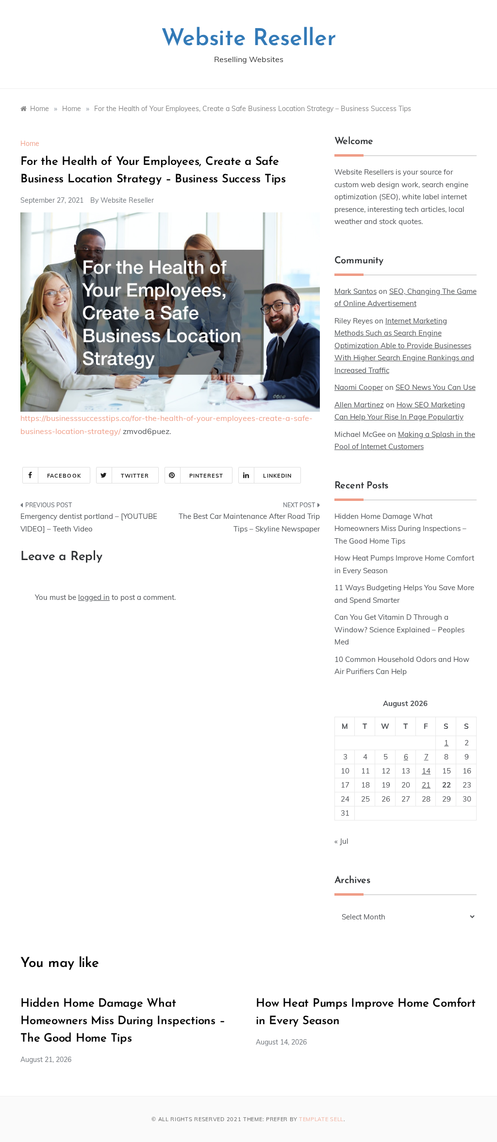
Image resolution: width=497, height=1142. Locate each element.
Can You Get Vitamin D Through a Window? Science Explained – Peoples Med (399, 629)
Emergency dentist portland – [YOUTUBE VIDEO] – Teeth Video (88, 522)
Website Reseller (248, 39)
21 (426, 784)
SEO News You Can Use (436, 387)
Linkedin (277, 475)
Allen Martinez (359, 404)
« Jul (341, 841)
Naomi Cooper (358, 387)
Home (29, 143)
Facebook (64, 475)
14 (426, 770)
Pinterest (206, 475)
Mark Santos (355, 291)
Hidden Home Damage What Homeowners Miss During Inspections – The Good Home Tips (400, 529)
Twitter (135, 475)
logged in (94, 597)
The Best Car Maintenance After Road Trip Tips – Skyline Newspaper (249, 522)
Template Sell (321, 1119)
